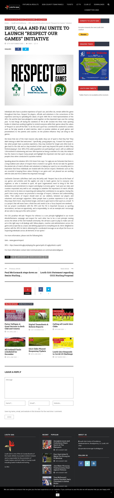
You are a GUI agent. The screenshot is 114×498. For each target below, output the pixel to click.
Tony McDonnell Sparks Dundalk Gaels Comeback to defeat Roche (62, 480)
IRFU (46, 257)
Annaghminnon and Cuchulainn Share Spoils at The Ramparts (62, 444)
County (44, 19)
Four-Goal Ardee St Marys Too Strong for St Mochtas (62, 456)
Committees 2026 (91, 10)
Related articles (11, 304)
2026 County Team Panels (52, 4)
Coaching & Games (31, 19)
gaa (13, 257)
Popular (54, 435)
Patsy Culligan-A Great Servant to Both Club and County (14, 326)
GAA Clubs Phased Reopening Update (37, 350)
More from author (26, 304)
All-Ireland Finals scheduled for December (13, 351)
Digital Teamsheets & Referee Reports (38, 325)
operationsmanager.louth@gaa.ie (91, 448)
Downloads (99, 4)
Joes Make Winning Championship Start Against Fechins (62, 468)
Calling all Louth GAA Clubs (63, 325)
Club (39, 19)
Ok (58, 495)
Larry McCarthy (22, 257)
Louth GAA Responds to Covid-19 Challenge (63, 353)
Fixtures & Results (31, 4)
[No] (111, 492)
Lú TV (78, 4)
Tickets (70, 4)
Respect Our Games (36, 257)
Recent (45, 435)
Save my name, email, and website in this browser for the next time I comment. (33, 411)
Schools (22, 19)
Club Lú (87, 4)
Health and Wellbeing (12, 19)
